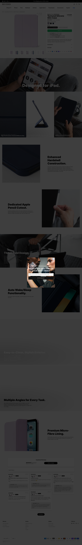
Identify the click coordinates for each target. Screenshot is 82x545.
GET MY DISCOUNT (41, 278)
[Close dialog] (53, 259)
